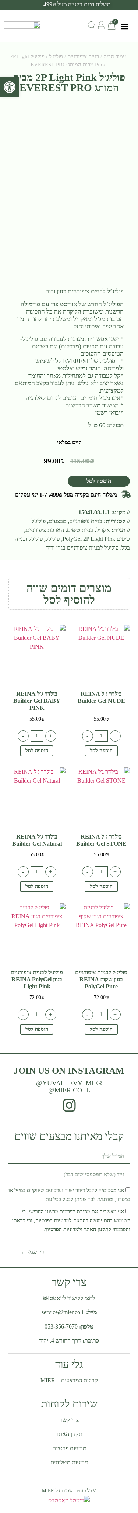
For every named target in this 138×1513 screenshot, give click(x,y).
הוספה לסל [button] (101, 750)
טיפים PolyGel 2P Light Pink (96, 539)
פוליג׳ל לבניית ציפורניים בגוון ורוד (82, 548)
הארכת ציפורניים (45, 530)
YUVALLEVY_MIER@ (69, 1083)
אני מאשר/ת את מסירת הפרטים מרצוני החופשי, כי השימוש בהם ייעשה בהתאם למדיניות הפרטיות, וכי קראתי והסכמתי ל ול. (71, 1220)
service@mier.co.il (63, 1312)
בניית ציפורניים (83, 56)
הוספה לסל (98, 481)
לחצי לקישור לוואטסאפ (69, 1298)
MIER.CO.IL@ (69, 1090)
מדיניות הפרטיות (61, 1229)
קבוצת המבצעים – (69, 1380)
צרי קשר (69, 1420)
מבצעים (57, 521)
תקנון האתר (96, 1229)
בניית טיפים (80, 530)
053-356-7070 (61, 1326)
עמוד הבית (114, 56)
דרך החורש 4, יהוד (60, 1340)
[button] (124, 26)
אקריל (103, 530)
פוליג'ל (56, 56)
